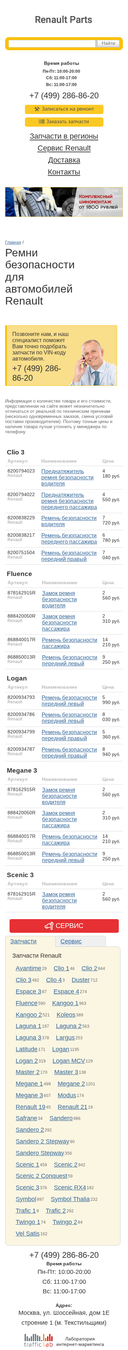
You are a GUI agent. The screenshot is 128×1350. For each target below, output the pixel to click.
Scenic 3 (27, 1187)
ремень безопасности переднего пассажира (69, 539)
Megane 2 (71, 1083)
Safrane (26, 1118)
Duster (81, 979)
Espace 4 (66, 991)
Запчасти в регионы (64, 136)
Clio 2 (89, 968)
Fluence (27, 1003)
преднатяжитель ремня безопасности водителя (67, 477)
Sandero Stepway (40, 1153)
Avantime (28, 968)
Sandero (61, 1118)
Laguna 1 (28, 1026)
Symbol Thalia (70, 1199)
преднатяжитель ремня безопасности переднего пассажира (69, 501)
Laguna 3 (28, 1037)
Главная (13, 242)
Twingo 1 (28, 1222)
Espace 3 (28, 991)
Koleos (66, 1014)
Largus (65, 1037)
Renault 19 (30, 1106)
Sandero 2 (30, 1129)
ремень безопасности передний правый (69, 556)
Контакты (64, 172)
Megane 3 (29, 1095)
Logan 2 (27, 1060)
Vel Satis (28, 1233)
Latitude (27, 1049)
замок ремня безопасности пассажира (59, 623)
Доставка (64, 160)
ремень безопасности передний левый (69, 660)
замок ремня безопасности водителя (59, 599)
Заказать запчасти (67, 122)
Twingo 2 (65, 1222)
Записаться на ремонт (68, 109)
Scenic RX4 (70, 1187)
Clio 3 (23, 979)
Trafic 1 (26, 1210)
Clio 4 (54, 979)
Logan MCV (69, 1060)
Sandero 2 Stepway (42, 1141)
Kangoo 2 (29, 1014)
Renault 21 (72, 1106)
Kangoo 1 (65, 1003)
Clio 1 (61, 968)
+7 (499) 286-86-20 (64, 95)
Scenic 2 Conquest (41, 1175)
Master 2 (28, 1072)
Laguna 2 (69, 1026)
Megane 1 (29, 1083)
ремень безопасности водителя (69, 521)
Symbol (26, 1199)
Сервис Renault (64, 148)
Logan (60, 1049)
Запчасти (23, 941)
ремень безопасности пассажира (69, 643)
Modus (67, 1095)
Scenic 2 (65, 1164)
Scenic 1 (27, 1164)
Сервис (71, 941)
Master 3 (66, 1072)
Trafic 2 (56, 1210)
